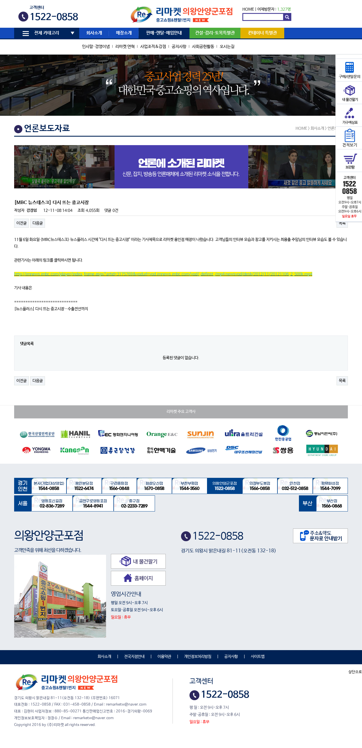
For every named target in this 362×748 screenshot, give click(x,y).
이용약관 (164, 656)
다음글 (38, 223)
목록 (342, 223)
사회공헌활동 (203, 46)
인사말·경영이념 (96, 46)
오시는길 (227, 46)
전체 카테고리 (46, 33)
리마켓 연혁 (125, 46)
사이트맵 (257, 656)
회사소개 (94, 33)
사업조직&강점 (153, 46)
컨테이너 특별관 (262, 33)
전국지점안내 (134, 656)
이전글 (21, 223)
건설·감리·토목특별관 (215, 33)
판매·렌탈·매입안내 (164, 33)
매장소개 (124, 33)
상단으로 (355, 672)
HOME (248, 9)
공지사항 (179, 46)
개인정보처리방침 (197, 656)
